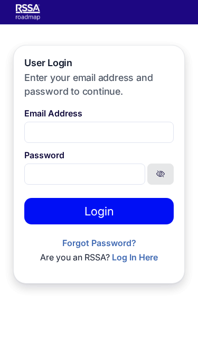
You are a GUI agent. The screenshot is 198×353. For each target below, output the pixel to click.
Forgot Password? (99, 243)
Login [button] (99, 211)
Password (44, 155)
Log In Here (135, 257)
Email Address (53, 113)
